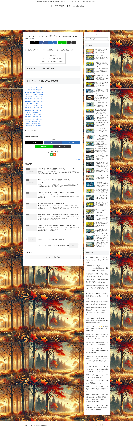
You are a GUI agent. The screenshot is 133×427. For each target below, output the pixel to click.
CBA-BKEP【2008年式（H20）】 (34, 112)
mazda (28, 136)
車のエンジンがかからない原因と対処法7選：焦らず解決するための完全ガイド (97, 281)
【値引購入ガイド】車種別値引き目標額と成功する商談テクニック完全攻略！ (97, 296)
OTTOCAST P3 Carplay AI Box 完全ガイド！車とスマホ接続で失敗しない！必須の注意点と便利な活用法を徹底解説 (97, 268)
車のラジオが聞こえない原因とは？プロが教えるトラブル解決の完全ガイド (97, 376)
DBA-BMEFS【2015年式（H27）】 (35, 99)
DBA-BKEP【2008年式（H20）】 (34, 117)
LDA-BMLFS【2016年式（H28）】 (35, 90)
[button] (71, 42)
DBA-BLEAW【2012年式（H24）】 (35, 105)
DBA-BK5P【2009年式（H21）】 (34, 110)
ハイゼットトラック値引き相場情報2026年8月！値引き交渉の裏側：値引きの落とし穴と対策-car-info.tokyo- (97, 407)
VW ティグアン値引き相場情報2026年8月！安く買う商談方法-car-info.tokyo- (97, 303)
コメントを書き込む (53, 257)
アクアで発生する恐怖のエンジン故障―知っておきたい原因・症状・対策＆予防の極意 (97, 260)
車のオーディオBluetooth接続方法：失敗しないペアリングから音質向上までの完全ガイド (97, 288)
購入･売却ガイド (34, 136)
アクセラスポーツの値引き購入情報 (52, 58)
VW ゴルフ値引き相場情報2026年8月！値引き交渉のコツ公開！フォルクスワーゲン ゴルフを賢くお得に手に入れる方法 (97, 311)
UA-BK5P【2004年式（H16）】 (34, 121)
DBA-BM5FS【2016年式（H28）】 (35, 96)
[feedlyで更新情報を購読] (51, 154)
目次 (51, 55)
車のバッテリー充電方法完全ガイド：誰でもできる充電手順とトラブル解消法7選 (97, 389)
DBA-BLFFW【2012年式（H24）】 (35, 103)
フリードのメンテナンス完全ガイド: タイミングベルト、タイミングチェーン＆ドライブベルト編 (97, 351)
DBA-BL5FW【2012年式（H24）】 (35, 101)
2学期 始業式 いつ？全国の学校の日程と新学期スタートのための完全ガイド (97, 275)
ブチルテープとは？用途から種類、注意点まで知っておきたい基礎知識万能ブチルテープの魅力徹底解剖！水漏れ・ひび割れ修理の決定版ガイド (97, 398)
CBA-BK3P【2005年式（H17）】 (34, 119)
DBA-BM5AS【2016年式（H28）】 (35, 87)
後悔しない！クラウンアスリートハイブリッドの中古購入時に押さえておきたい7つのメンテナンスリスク (97, 337)
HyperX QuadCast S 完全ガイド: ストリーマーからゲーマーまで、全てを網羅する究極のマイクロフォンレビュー (97, 369)
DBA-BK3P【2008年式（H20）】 (34, 114)
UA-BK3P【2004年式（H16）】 (34, 123)
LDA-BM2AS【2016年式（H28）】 (35, 92)
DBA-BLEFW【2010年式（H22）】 (35, 108)
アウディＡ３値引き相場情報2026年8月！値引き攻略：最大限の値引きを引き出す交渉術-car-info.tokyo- (97, 320)
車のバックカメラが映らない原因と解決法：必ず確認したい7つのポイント (97, 382)
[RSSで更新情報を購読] (54, 154)
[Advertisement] (66, 20)
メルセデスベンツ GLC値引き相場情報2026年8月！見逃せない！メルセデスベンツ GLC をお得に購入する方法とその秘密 (97, 360)
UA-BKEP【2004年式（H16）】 (34, 125)
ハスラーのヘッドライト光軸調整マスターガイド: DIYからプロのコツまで (97, 343)
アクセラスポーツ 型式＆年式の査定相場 (53, 61)
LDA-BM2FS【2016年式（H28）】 (35, 94)
